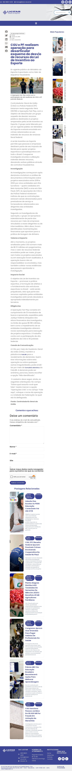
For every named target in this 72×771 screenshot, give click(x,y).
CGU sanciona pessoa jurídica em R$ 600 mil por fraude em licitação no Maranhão (33, 714)
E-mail (13, 453)
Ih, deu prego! (15, 33)
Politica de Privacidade (61, 767)
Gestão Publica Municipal (29, 496)
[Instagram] (62, 2)
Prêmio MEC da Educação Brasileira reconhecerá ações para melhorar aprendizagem (32, 674)
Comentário (16, 425)
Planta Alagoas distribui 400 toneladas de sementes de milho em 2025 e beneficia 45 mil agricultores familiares (32, 591)
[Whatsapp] (70, 2)
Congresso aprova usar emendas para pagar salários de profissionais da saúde (33, 634)
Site (11, 460)
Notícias (21, 33)
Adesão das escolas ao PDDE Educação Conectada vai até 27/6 (32, 506)
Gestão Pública (28, 663)
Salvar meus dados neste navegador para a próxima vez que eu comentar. (27, 470)
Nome (13, 447)
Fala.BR (24, 354)
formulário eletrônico (32, 368)
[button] (36, 23)
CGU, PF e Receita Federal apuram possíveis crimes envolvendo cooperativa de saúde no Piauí (33, 548)
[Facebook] (66, 2)
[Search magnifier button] (69, 12)
